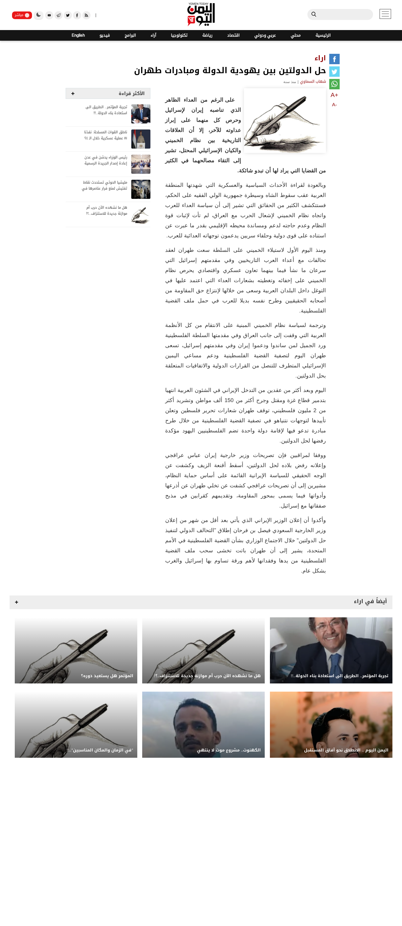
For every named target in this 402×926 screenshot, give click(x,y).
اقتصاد (233, 35)
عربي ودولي (265, 35)
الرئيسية (323, 35)
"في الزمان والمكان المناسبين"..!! (99, 750)
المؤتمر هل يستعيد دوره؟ (107, 676)
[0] (334, 60)
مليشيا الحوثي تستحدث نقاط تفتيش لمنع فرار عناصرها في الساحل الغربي (104, 188)
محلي (296, 35)
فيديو (105, 35)
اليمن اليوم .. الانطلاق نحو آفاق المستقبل (346, 750)
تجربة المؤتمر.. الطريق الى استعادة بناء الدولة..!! (106, 110)
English (78, 35)
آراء (153, 35)
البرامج (130, 35)
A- (334, 104)
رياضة (207, 35)
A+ (334, 95)
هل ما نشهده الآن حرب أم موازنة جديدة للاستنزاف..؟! (106, 211)
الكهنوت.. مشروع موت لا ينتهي (229, 750)
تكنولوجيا (179, 35)
